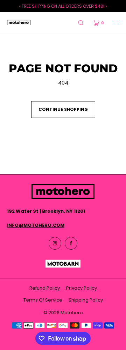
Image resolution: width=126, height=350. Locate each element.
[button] (81, 22)
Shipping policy (86, 300)
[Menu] (111, 22)
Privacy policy (81, 288)
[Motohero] (18, 23)
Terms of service (42, 300)
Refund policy (44, 288)
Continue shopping (63, 109)
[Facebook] (71, 243)
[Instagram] (55, 243)
